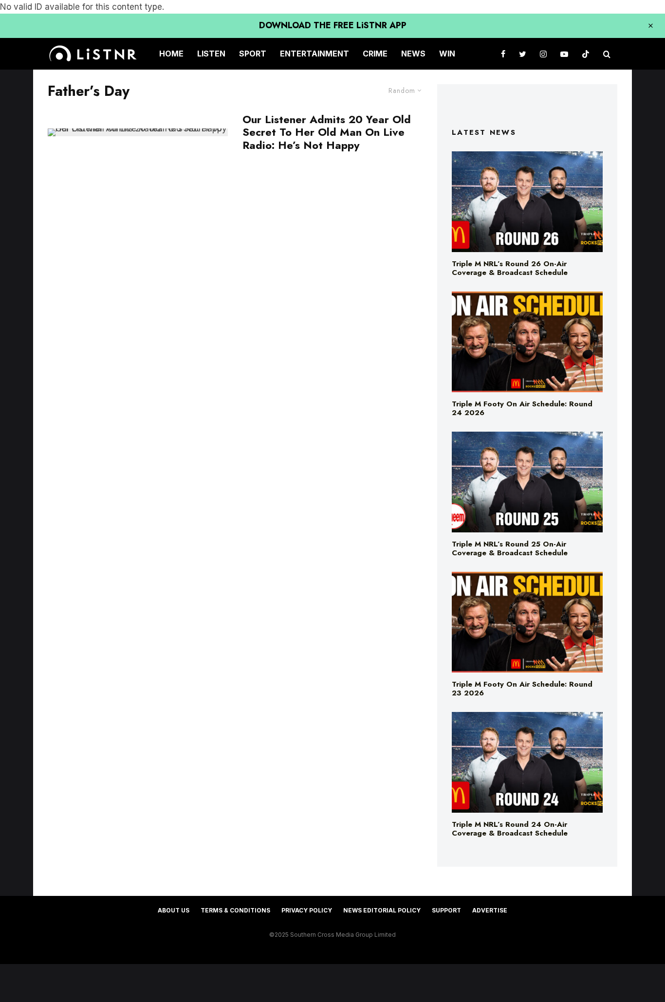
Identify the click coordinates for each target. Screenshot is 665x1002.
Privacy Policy (306, 910)
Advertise (489, 910)
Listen (211, 53)
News (413, 53)
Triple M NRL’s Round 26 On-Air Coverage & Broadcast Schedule (510, 268)
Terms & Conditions (235, 910)
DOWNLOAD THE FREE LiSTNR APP (332, 25)
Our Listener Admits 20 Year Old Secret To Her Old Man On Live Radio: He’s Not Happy (326, 132)
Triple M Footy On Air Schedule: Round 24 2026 (522, 408)
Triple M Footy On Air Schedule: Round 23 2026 (522, 688)
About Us (173, 910)
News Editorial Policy (382, 910)
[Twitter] (522, 54)
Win (447, 53)
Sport (252, 53)
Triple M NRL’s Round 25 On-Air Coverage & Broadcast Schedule (510, 548)
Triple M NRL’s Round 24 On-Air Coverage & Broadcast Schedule (510, 829)
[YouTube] (564, 54)
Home (171, 53)
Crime (375, 53)
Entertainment (314, 53)
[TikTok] (585, 54)
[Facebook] (503, 54)
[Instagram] (543, 54)
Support (446, 910)
